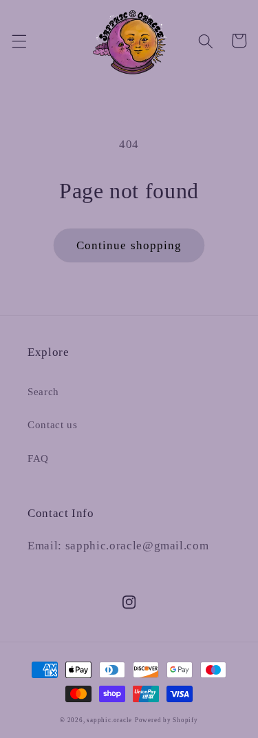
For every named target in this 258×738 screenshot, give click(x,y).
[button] (18, 40)
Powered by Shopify (166, 720)
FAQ (38, 458)
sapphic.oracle (109, 720)
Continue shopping (129, 245)
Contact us (53, 424)
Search (43, 391)
